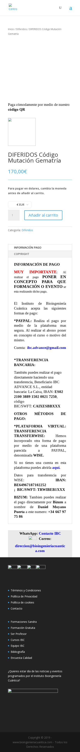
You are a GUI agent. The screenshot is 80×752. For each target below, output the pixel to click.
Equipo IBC (17, 646)
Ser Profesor (19, 634)
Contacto (16, 608)
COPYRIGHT (21, 254)
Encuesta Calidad (21, 658)
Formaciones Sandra (24, 622)
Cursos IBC (18, 640)
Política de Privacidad (24, 596)
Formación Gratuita (23, 628)
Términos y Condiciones (26, 590)
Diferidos (21, 29)
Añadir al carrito (43, 215)
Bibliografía (18, 652)
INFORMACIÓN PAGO (27, 247)
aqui (55, 467)
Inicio (11, 29)
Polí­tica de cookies (22, 602)
